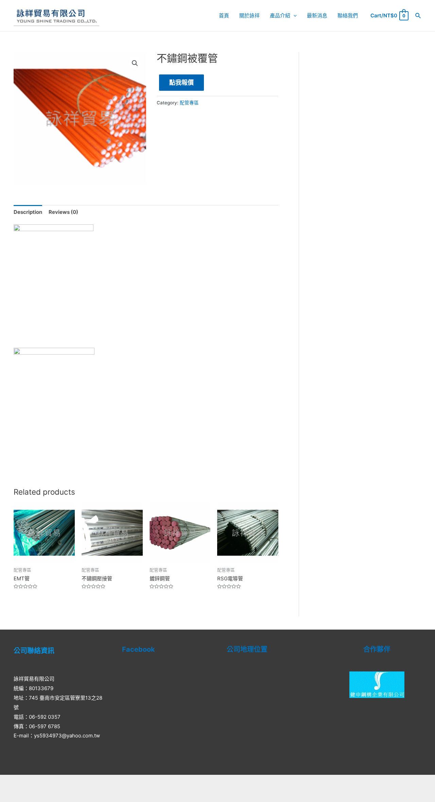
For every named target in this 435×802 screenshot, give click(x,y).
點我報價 (181, 82)
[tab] (28, 212)
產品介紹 (280, 15)
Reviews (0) (63, 212)
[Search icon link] (418, 16)
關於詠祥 (249, 15)
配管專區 (189, 102)
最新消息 (317, 15)
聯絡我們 (347, 15)
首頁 (224, 15)
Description (28, 212)
